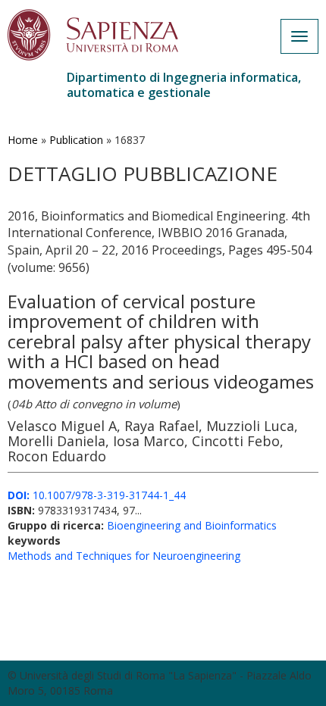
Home (23, 140)
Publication (76, 140)
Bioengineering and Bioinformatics (192, 525)
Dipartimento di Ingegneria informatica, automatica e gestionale (184, 85)
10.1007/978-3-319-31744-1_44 (97, 495)
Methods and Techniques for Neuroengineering (124, 555)
